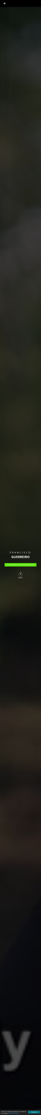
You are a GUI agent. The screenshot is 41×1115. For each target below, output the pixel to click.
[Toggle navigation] (4, 3)
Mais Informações (13, 1113)
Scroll (20, 577)
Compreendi (34, 1112)
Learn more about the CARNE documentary (20, 564)
